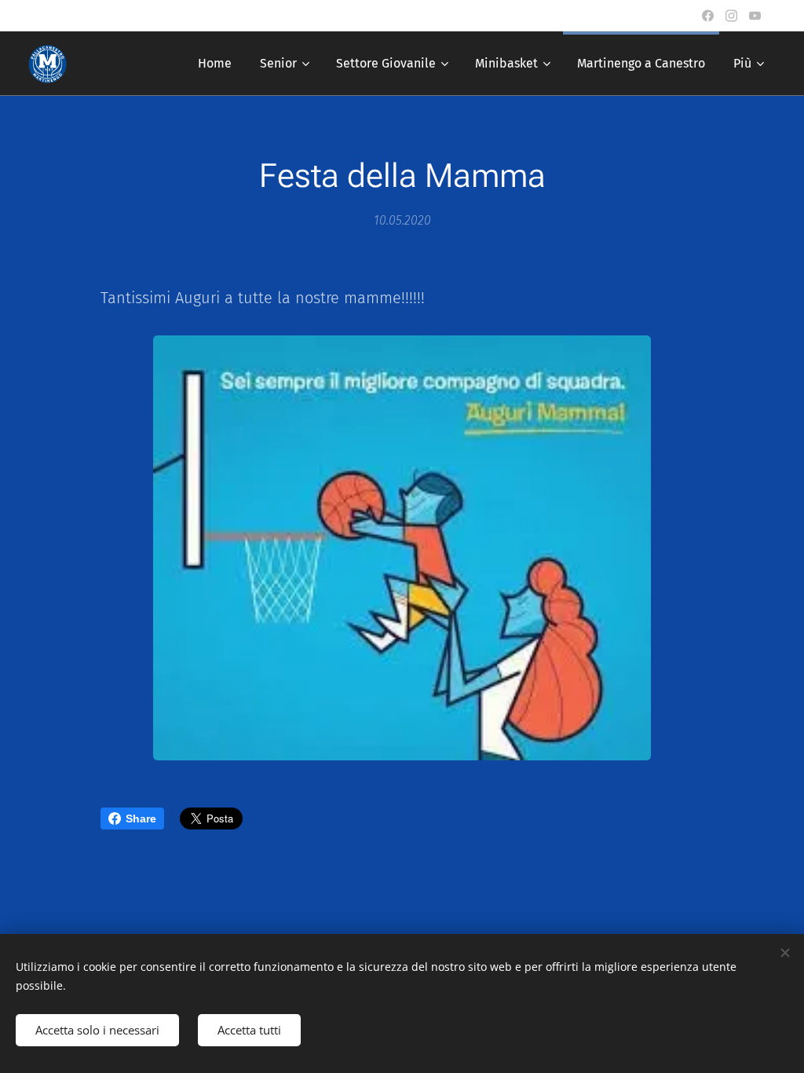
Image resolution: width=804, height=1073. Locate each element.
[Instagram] (731, 15)
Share (141, 818)
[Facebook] (708, 15)
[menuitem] (215, 63)
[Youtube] (755, 15)
